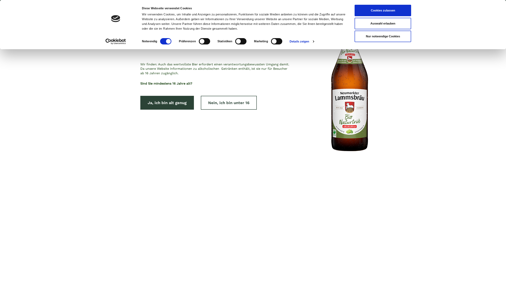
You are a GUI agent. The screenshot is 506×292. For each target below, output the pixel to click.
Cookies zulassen (383, 10)
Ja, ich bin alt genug (167, 102)
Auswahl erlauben (382, 23)
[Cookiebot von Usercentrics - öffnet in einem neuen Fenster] (115, 41)
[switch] (204, 41)
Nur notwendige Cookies (383, 36)
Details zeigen (299, 41)
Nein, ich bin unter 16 (228, 102)
